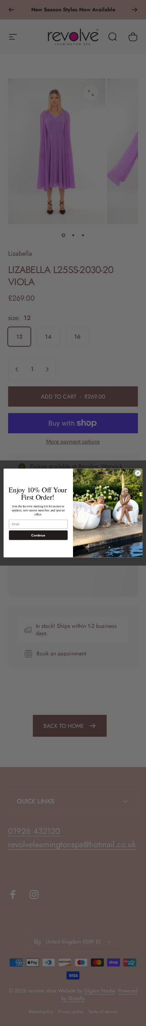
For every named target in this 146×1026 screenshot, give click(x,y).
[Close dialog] (138, 473)
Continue (38, 535)
